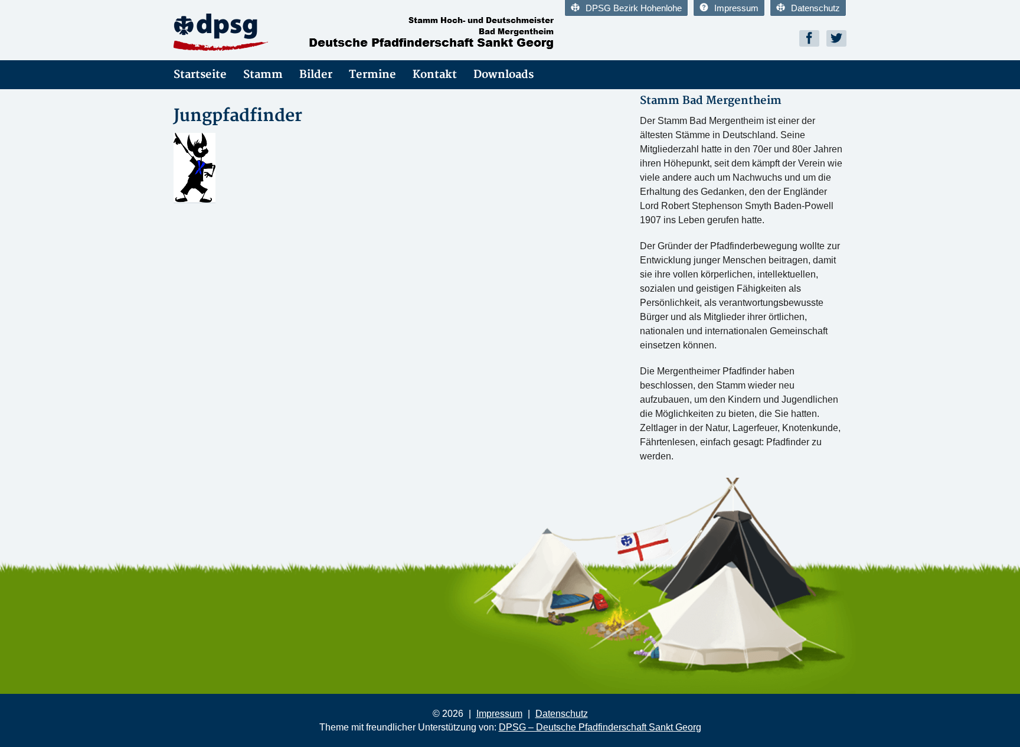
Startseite (200, 74)
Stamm (263, 74)
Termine (372, 74)
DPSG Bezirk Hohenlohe (634, 8)
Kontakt (435, 74)
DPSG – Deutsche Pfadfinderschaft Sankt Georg (600, 727)
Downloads (503, 74)
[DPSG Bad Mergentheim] (280, 32)
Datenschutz (815, 8)
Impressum (736, 8)
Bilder (315, 74)
